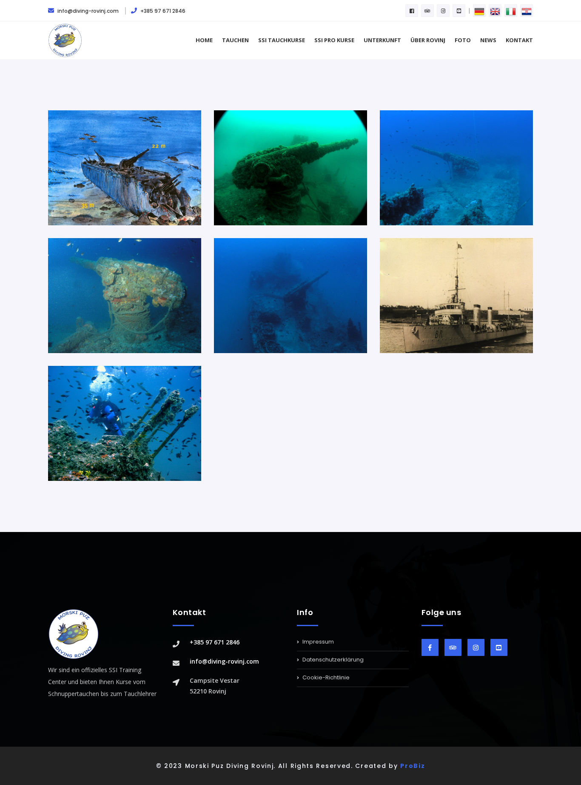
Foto (463, 40)
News (488, 40)
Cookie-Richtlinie (325, 677)
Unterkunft (382, 40)
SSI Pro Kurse (334, 40)
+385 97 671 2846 (162, 10)
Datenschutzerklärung (332, 660)
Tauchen (235, 40)
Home (204, 40)
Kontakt (519, 40)
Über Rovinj (427, 40)
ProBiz (412, 766)
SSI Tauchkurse (281, 40)
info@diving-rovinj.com (88, 10)
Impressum (317, 642)
